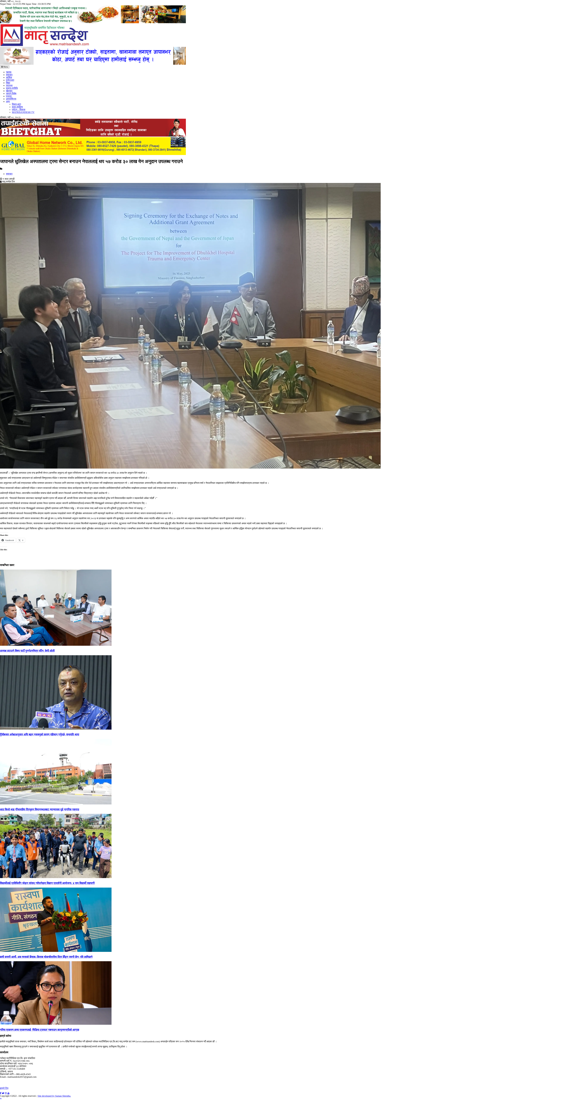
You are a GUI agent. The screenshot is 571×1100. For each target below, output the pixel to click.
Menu (5, 67)
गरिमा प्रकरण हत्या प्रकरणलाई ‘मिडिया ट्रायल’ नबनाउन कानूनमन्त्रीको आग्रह (39, 1029)
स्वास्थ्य (9, 85)
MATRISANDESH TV (23, 112)
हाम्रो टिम (4, 1088)
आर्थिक (9, 77)
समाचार (9, 74)
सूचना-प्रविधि (12, 88)
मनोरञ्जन (10, 80)
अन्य (8, 101)
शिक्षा (8, 83)
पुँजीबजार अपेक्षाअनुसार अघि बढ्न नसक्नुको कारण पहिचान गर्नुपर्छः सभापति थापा (39, 734)
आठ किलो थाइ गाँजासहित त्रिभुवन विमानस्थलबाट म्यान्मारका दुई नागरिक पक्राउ (39, 809)
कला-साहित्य (17, 107)
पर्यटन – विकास (18, 109)
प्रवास (9, 96)
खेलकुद (9, 91)
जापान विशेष (11, 93)
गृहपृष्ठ (8, 72)
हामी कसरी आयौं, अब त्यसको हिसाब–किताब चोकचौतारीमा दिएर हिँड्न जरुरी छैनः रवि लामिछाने (46, 956)
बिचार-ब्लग (16, 104)
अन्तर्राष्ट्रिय (11, 99)
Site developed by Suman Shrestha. (54, 1096)
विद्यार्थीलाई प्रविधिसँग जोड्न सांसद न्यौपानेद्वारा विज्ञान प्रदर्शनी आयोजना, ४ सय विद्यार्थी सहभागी (47, 883)
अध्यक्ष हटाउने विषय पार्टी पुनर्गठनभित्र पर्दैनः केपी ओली (27, 650)
